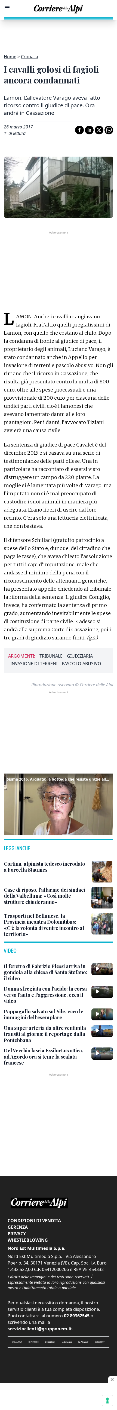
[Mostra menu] (7, 7)
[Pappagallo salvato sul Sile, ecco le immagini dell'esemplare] (102, 1014)
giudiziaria (80, 656)
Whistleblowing (28, 1240)
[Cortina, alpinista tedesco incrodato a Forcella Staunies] (102, 871)
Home (10, 57)
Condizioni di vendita (34, 1221)
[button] (58, 803)
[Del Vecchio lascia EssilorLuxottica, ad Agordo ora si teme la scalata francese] (102, 1053)
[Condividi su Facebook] (79, 130)
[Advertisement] (58, 33)
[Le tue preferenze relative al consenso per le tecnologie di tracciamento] (107, 1400)
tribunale (51, 656)
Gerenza (18, 1227)
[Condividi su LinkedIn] (89, 130)
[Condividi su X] (99, 130)
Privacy (17, 1234)
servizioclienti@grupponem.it (40, 1329)
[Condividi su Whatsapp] (108, 130)
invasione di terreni (33, 664)
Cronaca (29, 57)
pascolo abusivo (81, 664)
